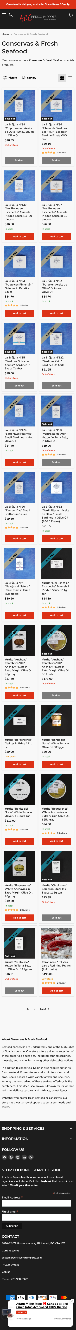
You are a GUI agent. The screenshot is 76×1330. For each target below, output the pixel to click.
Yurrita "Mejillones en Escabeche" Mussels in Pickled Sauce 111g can (56, 588)
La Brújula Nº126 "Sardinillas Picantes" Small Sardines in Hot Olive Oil (18, 435)
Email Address (12, 1197)
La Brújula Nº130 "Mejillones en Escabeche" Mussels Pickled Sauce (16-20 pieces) (18, 212)
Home (5, 34)
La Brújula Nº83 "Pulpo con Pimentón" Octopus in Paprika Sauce (19, 286)
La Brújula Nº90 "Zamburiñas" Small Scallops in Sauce (17, 510)
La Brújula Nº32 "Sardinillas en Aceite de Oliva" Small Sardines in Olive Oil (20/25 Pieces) (55, 514)
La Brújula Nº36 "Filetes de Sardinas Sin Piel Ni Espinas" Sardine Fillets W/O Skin (54, 132)
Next (43, 1009)
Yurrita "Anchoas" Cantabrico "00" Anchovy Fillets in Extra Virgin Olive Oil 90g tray (18, 667)
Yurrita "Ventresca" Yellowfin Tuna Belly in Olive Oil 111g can (18, 965)
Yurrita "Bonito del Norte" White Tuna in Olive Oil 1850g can (18, 812)
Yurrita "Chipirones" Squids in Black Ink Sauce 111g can (54, 889)
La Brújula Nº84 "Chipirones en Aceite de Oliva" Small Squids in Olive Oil (19, 130)
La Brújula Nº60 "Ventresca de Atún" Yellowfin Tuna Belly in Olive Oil (55, 435)
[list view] (70, 78)
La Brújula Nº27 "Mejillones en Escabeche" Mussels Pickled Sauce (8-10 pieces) (54, 212)
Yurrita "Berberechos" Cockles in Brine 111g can (18, 743)
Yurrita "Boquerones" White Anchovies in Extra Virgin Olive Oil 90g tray (18, 891)
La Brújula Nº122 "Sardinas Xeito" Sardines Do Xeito (53, 361)
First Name (10, 1211)
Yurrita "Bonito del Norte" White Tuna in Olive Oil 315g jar (55, 743)
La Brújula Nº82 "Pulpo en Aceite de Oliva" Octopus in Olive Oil (54, 286)
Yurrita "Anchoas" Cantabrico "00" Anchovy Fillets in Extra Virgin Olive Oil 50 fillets (56, 667)
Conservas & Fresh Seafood (46, 60)
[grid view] (62, 78)
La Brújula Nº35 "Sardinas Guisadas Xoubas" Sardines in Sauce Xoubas (17, 363)
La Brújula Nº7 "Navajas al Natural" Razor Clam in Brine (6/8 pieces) (17, 588)
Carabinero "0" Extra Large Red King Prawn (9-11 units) (56, 965)
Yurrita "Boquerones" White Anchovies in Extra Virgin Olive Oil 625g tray (56, 814)
